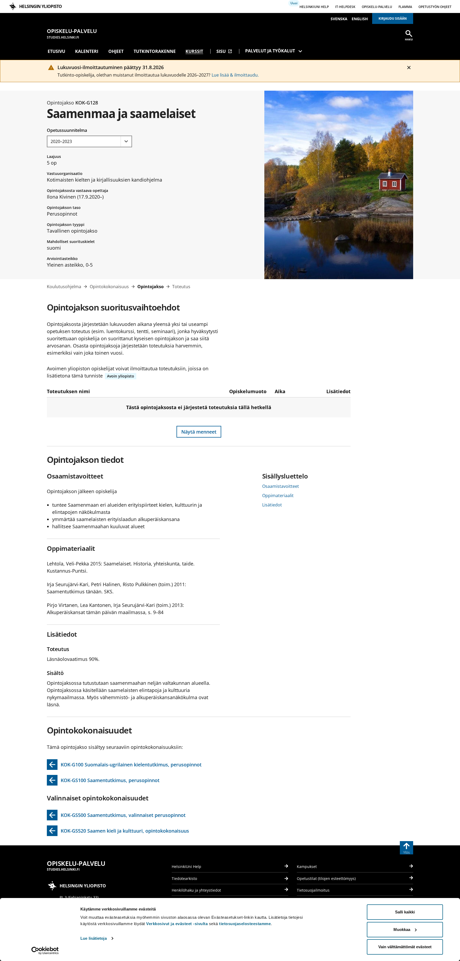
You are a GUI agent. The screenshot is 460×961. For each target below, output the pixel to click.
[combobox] (89, 141)
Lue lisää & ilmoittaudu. (235, 75)
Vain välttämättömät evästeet (405, 947)
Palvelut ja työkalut (270, 51)
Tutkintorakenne (155, 51)
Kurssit (194, 51)
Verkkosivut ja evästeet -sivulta (177, 923)
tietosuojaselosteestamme (245, 923)
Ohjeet (116, 51)
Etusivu (56, 51)
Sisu (224, 51)
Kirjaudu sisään (393, 18)
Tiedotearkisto (184, 878)
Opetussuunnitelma (67, 130)
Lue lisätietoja (93, 938)
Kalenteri (86, 51)
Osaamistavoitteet (280, 486)
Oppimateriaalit (278, 495)
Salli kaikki (405, 912)
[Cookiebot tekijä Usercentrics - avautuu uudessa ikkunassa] (45, 951)
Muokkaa (401, 929)
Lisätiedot (272, 505)
